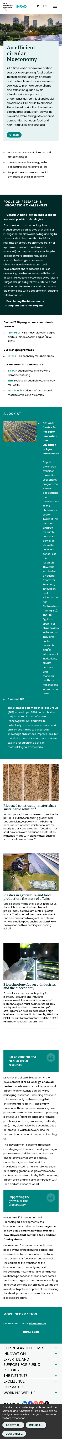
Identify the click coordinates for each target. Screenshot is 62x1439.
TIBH (10, 380)
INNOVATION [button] (14, 1353)
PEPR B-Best (15, 332)
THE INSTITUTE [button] (15, 1375)
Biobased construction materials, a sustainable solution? (29, 807)
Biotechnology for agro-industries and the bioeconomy (29, 986)
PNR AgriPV (50, 610)
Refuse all (36, 1425)
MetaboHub (15, 390)
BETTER (12, 356)
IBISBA (11, 370)
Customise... (14, 1434)
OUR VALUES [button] (13, 1387)
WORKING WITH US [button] (19, 1392)
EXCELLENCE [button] (14, 1381)
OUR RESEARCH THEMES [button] (23, 1348)
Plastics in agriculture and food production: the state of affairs (27, 896)
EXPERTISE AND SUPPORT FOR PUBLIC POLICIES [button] (21, 1365)
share (16, 134)
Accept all (13, 1425)
